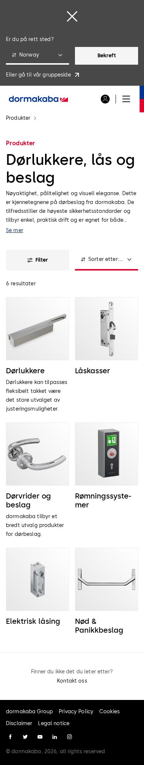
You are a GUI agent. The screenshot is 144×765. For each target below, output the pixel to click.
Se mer (14, 230)
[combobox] (37, 56)
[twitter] (25, 737)
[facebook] (10, 737)
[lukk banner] (72, 16)
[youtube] (39, 737)
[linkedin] (54, 737)
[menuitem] (38, 99)
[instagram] (69, 737)
